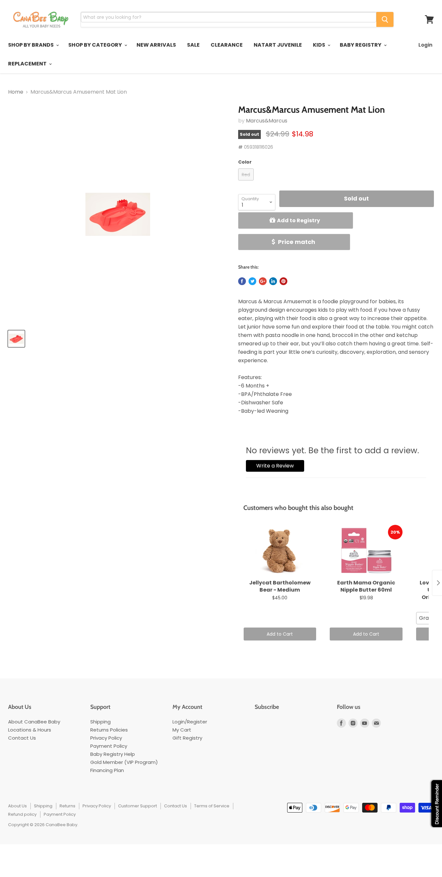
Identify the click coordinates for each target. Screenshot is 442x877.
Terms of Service (211, 806)
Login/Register (189, 721)
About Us (17, 806)
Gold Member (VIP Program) (124, 762)
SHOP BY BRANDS (31, 45)
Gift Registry (187, 737)
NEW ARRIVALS (156, 45)
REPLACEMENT (28, 63)
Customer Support (137, 806)
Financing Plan (107, 770)
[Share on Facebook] (242, 281)
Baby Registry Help (112, 754)
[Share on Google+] (263, 281)
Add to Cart (280, 634)
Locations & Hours (29, 729)
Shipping (100, 721)
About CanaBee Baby (34, 721)
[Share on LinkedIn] (273, 281)
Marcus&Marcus (266, 120)
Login (425, 44)
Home (15, 92)
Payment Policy (108, 746)
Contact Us (22, 737)
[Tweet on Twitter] (252, 281)
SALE (193, 45)
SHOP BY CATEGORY (95, 45)
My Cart (181, 729)
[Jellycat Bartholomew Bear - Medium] (280, 551)
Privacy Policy (106, 737)
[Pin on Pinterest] (283, 281)
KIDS (319, 45)
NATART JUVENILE (278, 45)
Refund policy (22, 814)
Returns (67, 806)
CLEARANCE (227, 45)
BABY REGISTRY (361, 45)
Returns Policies (109, 729)
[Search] (384, 19)
